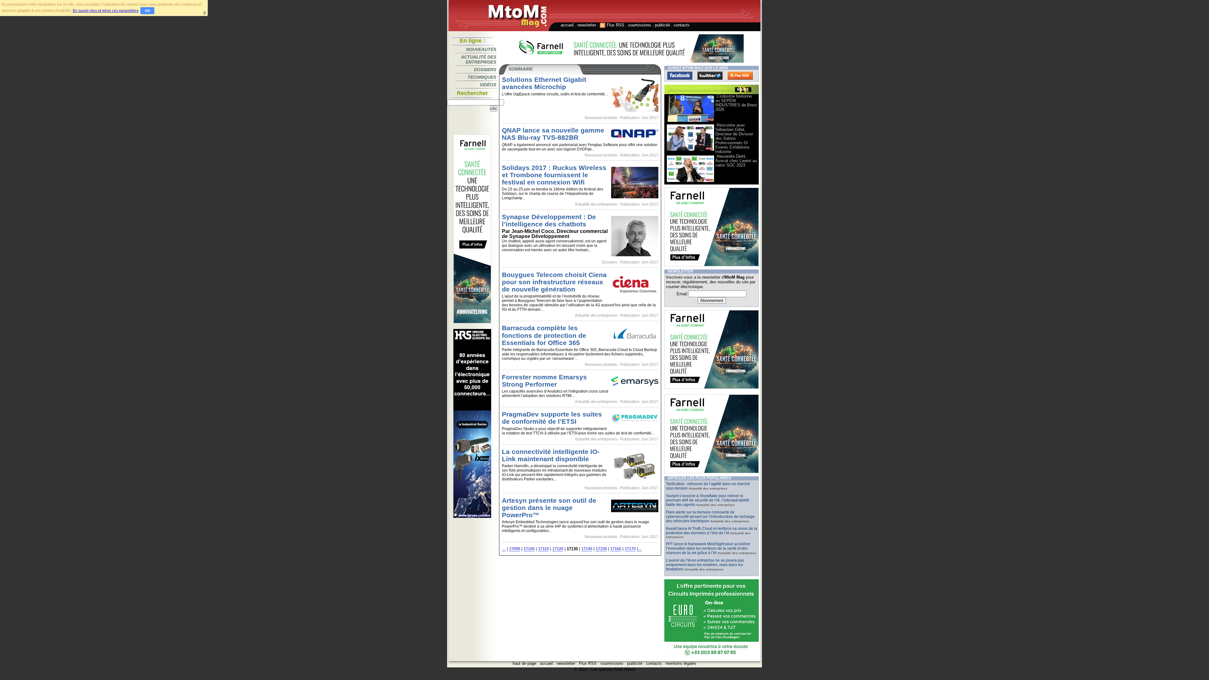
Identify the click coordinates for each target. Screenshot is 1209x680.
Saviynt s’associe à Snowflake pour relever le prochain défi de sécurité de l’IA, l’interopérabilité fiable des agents (707, 500)
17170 (630, 549)
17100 (529, 549)
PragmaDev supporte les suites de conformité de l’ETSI (552, 418)
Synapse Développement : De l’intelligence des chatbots (549, 220)
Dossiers (485, 69)
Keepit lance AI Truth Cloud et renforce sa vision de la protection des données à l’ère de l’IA (711, 530)
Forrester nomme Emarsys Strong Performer (544, 380)
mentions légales (681, 663)
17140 (586, 549)
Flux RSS (614, 25)
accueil (567, 25)
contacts (682, 25)
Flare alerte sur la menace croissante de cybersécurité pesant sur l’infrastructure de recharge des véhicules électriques (710, 516)
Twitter (710, 75)
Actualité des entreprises (478, 59)
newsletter (586, 25)
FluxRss (740, 75)
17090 (514, 549)
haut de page (524, 663)
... (504, 549)
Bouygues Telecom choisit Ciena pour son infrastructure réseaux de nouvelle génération (554, 282)
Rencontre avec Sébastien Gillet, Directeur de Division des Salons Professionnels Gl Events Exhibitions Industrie (734, 138)
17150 (601, 549)
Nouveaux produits (601, 118)
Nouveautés (481, 49)
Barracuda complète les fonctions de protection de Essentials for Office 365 (544, 335)
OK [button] (147, 11)
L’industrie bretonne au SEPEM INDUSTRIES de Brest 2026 (736, 103)
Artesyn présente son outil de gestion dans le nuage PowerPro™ (549, 507)
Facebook (679, 75)
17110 (543, 549)
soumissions (639, 25)
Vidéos (488, 84)
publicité (662, 25)
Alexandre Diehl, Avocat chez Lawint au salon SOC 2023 (736, 160)
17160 (615, 549)
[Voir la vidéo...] (690, 121)
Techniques (482, 77)
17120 (557, 549)
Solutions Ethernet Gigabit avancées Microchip (544, 83)
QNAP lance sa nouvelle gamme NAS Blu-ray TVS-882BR (553, 134)
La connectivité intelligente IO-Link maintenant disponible (550, 455)
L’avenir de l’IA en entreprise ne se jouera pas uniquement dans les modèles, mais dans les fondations (705, 564)
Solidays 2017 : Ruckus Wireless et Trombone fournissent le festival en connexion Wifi (554, 175)
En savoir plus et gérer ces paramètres (106, 10)
